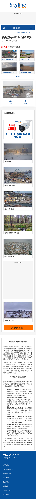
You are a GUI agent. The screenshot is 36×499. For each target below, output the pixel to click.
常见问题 (6, 482)
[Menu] (31, 27)
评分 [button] (25, 103)
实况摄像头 (17, 28)
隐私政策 (6, 494)
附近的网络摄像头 (8, 113)
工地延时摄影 (7, 473)
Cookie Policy (7, 490)
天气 (10, 103)
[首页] (4, 27)
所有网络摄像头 (18, 327)
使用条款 (6, 486)
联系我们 (6, 478)
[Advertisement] (18, 19)
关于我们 (6, 465)
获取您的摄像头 (8, 469)
